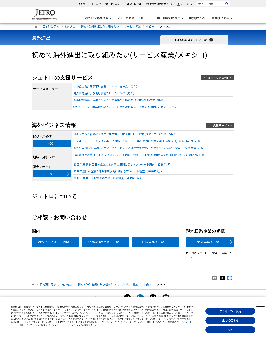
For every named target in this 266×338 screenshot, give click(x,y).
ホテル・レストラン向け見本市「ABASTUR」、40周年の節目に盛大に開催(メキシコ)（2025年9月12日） (137, 141)
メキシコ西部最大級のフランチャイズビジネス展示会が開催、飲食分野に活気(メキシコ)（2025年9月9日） (139, 148)
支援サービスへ (222, 125)
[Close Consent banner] (260, 302)
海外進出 (69, 26)
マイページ (186, 4)
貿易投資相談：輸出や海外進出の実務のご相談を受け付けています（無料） (119, 100)
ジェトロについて (92, 4)
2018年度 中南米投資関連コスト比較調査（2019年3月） (108, 178)
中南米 (150, 26)
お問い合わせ (116, 4)
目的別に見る (51, 26)
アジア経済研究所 (159, 4)
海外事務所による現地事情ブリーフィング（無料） (104, 93)
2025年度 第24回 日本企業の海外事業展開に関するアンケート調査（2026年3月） (123, 164)
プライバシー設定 (230, 311)
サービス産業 (132, 26)
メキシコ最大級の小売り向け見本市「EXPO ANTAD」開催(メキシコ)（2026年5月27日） (127, 134)
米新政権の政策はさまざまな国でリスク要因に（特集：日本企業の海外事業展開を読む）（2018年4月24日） (139, 155)
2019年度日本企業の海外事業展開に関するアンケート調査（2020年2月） (118, 171)
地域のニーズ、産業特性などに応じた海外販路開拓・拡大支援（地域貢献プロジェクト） (127, 107)
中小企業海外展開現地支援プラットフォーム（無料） (106, 86)
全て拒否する (230, 320)
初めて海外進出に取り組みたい (100, 26)
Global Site (136, 4)
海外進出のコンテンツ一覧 (190, 40)
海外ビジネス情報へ (220, 78)
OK (230, 329)
